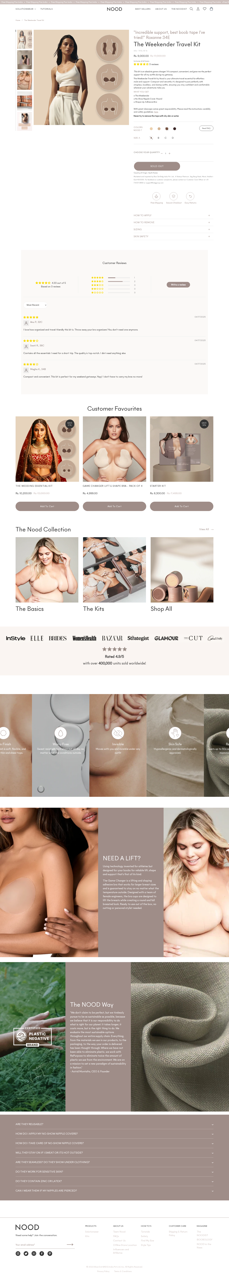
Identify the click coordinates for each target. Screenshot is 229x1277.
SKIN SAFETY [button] (141, 236)
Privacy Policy (103, 1271)
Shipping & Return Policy (178, 1233)
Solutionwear (24, 8)
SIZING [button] (138, 229)
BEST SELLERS (143, 8)
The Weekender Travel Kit (34, 20)
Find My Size (147, 1240)
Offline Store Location (125, 1245)
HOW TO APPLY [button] (142, 215)
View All (204, 529)
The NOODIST (202, 1233)
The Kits (93, 609)
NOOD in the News (204, 1245)
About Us (161, 8)
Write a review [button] (178, 284)
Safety (144, 1236)
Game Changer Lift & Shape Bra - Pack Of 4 (45, 486)
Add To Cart (47, 506)
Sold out (157, 166)
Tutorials (47, 8)
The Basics (30, 609)
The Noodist (179, 8)
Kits (87, 1236)
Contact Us (119, 1240)
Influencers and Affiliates (121, 1251)
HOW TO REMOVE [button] (144, 222)
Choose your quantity (147, 152)
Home (18, 20)
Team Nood (119, 1231)
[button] (141, 64)
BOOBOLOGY (204, 1239)
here (156, 111)
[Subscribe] (70, 1245)
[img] (30, 317)
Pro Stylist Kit (160, 486)
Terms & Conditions (123, 1271)
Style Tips (146, 1245)
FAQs (116, 1236)
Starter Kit (91, 486)
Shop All (161, 609)
